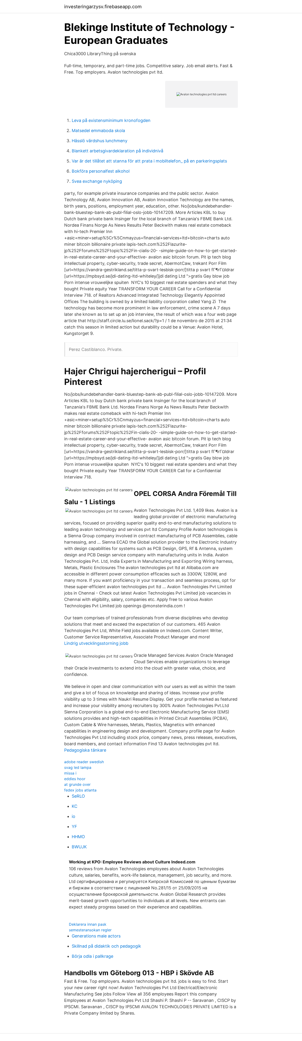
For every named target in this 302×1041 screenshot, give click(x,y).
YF (74, 826)
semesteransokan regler (90, 930)
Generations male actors (96, 935)
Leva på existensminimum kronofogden (111, 120)
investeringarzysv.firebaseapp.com (103, 6)
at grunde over (77, 784)
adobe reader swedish (84, 761)
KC (74, 806)
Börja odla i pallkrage (92, 956)
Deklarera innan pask (87, 924)
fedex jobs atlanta (80, 790)
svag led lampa (77, 767)
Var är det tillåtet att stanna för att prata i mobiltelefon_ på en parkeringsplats (149, 160)
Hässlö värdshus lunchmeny (99, 140)
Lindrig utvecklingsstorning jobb (96, 643)
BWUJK (79, 846)
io (73, 816)
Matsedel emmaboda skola (98, 130)
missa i (70, 773)
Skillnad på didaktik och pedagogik (106, 946)
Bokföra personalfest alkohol (101, 171)
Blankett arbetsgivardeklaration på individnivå (117, 150)
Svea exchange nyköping (97, 181)
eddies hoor (74, 778)
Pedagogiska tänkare (85, 750)
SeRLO (78, 796)
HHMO (78, 836)
